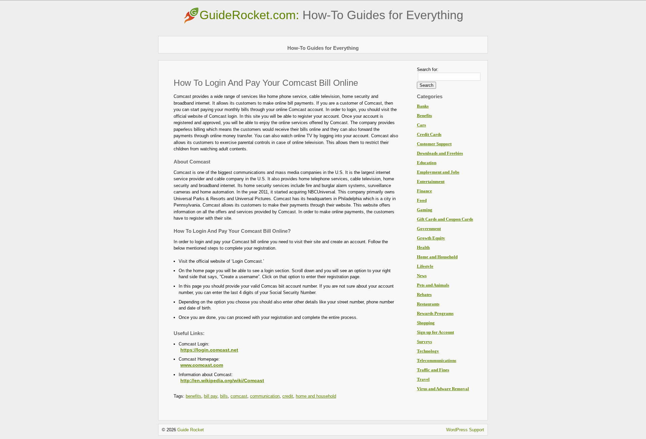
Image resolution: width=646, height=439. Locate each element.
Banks (423, 106)
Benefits (424, 115)
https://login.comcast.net (209, 350)
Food (422, 200)
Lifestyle (425, 266)
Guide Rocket (190, 429)
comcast (238, 396)
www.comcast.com (201, 365)
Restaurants (428, 303)
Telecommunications (436, 360)
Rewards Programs (435, 313)
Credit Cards (429, 134)
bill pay (210, 396)
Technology (428, 351)
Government (429, 228)
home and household (316, 396)
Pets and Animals (433, 285)
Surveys (424, 341)
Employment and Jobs (438, 172)
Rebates (424, 294)
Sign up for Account (435, 332)
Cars (421, 124)
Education (426, 162)
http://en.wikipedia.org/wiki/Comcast (222, 380)
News (422, 275)
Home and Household (437, 256)
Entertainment (430, 181)
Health (423, 247)
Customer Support (434, 143)
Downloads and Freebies (440, 153)
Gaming (424, 209)
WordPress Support (465, 429)
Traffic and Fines (433, 369)
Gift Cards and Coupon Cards (445, 219)
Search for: (427, 69)
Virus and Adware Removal (443, 388)
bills (224, 396)
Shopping (426, 322)
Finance (424, 190)
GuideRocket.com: (331, 15)
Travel (423, 379)
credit (287, 396)
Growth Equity (431, 238)
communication (265, 396)
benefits (193, 396)
